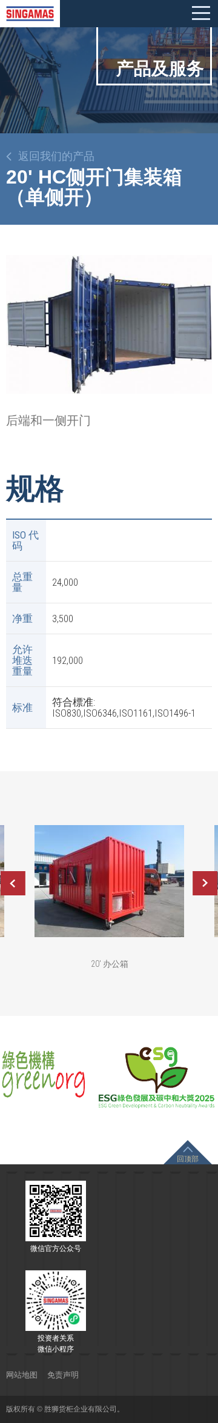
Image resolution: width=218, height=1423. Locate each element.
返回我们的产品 (56, 156)
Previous (12, 883)
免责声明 (63, 1374)
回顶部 (188, 1159)
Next (205, 883)
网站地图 (22, 1374)
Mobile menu (201, 13)
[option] (109, 324)
